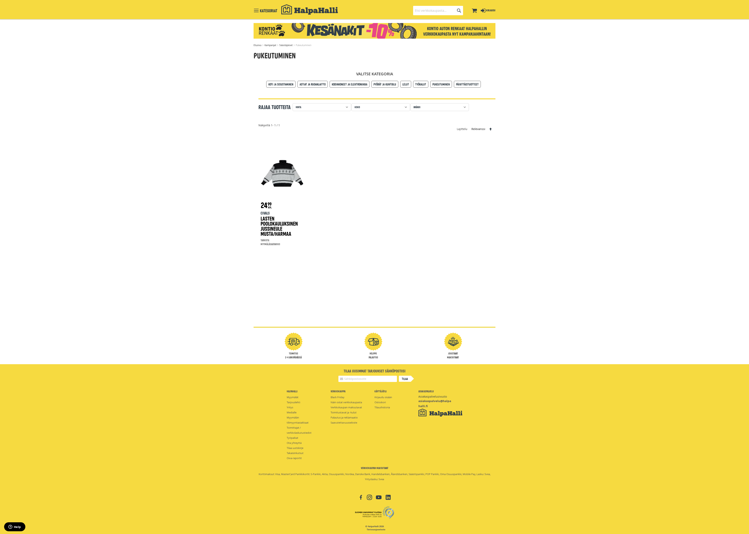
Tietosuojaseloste (376, 529)
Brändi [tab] (417, 107)
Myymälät (292, 397)
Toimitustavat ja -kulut (344, 412)
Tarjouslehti (293, 402)
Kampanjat (270, 45)
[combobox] (438, 10)
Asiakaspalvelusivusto (432, 396)
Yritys (290, 407)
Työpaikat (292, 438)
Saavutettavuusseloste (344, 422)
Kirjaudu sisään (383, 397)
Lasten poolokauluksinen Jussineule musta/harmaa (279, 225)
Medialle (291, 412)
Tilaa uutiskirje (295, 448)
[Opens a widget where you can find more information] (14, 527)
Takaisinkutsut (295, 453)
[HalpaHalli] (309, 9)
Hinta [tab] (298, 107)
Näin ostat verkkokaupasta (346, 402)
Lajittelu (462, 129)
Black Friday (337, 397)
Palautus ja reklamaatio (344, 417)
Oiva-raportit (294, 458)
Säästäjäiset (286, 45)
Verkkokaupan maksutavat (346, 407)
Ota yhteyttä (294, 443)
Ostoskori (380, 402)
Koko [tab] (357, 107)
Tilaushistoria (382, 407)
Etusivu (258, 45)
